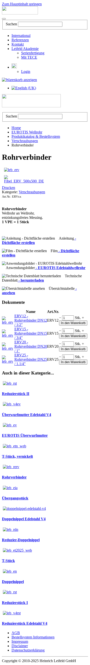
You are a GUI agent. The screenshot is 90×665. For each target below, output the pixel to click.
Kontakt (18, 44)
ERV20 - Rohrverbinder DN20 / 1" (30, 346)
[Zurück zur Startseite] (20, 13)
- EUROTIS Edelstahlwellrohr (60, 268)
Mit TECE (29, 57)
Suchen (11, 24)
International (21, 36)
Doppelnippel (13, 582)
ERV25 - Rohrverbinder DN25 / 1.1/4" (30, 359)
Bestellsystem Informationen (33, 637)
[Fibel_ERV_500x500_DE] (24, 181)
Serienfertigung (32, 53)
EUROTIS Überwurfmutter (25, 435)
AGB (16, 633)
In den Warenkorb (73, 323)
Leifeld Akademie (25, 49)
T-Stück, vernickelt (17, 456)
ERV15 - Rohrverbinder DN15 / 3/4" (30, 333)
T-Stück (8, 561)
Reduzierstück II (15, 394)
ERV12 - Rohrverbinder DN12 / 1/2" (30, 320)
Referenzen (20, 40)
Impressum (20, 641)
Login (25, 71)
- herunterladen (31, 280)
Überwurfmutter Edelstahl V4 (26, 415)
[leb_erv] (11, 170)
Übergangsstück (15, 498)
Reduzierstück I (15, 603)
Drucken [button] (8, 188)
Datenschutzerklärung (28, 650)
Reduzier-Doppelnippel (21, 540)
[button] (14, 67)
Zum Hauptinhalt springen (22, 4)
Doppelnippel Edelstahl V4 (24, 519)
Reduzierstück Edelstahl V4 (24, 623)
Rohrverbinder (14, 477)
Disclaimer (20, 646)
